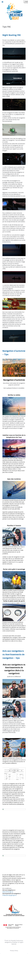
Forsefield (14, 942)
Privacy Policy (14, 950)
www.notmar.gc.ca (7, 892)
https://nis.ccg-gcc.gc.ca (9, 895)
